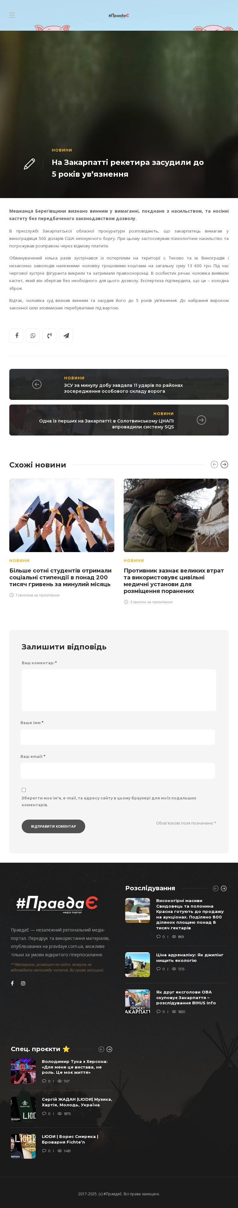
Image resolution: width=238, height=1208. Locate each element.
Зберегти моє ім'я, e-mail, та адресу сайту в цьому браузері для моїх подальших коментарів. (109, 802)
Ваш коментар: (39, 663)
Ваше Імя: (31, 722)
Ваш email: (32, 756)
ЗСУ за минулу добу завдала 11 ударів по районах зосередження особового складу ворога (123, 388)
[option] (62, 537)
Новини (62, 150)
